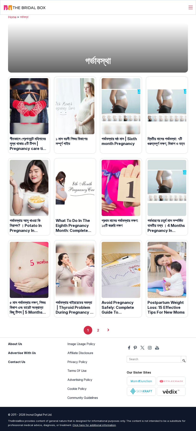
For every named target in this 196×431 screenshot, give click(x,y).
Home (12, 17)
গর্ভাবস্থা (24, 17)
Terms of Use (77, 371)
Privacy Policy (77, 362)
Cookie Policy (77, 389)
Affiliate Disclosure (80, 353)
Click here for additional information (94, 425)
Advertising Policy (79, 380)
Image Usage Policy (81, 344)
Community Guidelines (82, 398)
